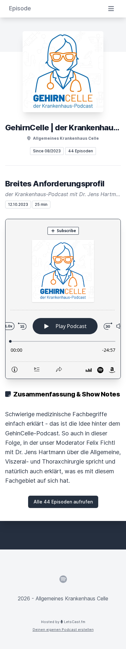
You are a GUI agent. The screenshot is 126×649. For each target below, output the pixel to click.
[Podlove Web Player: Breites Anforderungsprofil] (63, 299)
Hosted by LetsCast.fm (63, 622)
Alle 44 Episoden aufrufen (63, 501)
